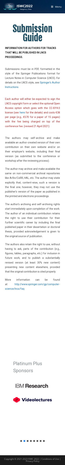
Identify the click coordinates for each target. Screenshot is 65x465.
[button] (21, 441)
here (22, 112)
